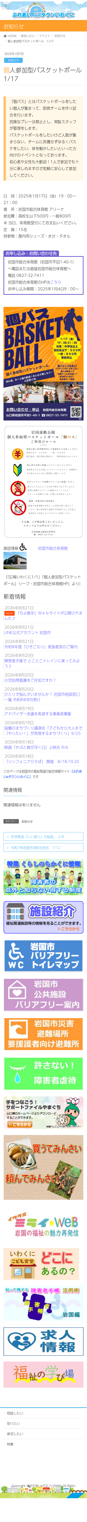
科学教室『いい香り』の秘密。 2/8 (37, 836)
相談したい (15, 1413)
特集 (10, 1444)
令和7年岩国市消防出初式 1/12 (35, 847)
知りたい (13, 1423)
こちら (55, 282)
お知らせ (13, 60)
